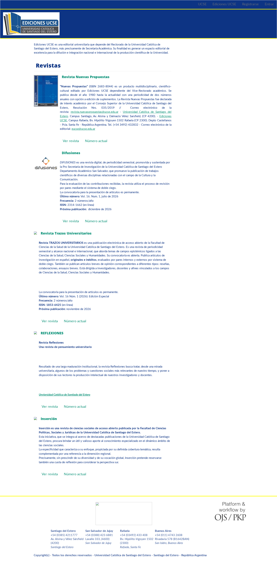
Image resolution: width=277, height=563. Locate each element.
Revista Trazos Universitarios (66, 233)
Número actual (96, 141)
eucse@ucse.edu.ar (83, 129)
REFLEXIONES (52, 333)
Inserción (49, 418)
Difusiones (71, 153)
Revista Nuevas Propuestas (85, 77)
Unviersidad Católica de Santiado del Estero (64, 394)
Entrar (269, 4)
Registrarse (250, 4)
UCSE (202, 4)
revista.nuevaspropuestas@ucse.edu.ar (94, 112)
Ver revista (71, 141)
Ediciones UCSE (224, 4)
